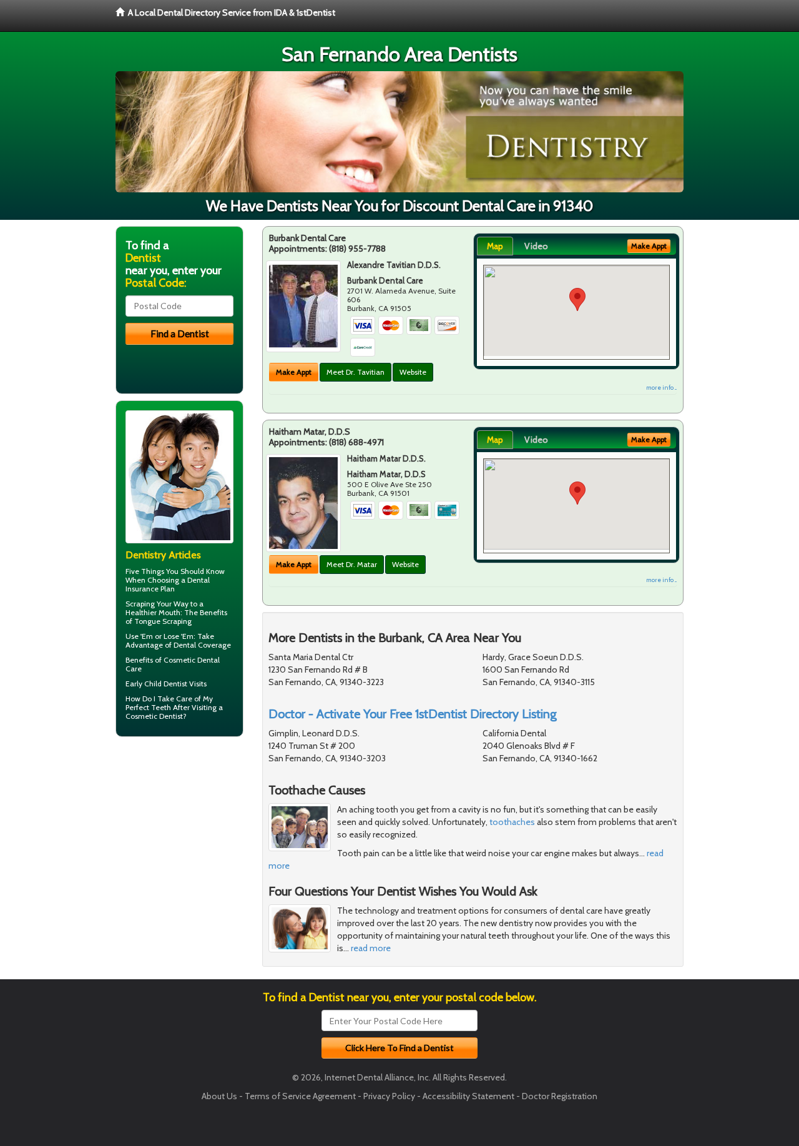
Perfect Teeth (148, 707)
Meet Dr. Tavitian (355, 372)
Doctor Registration (559, 1096)
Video (536, 246)
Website (413, 372)
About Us (219, 1096)
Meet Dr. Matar (351, 564)
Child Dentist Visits (175, 683)
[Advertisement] (179, 843)
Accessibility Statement (468, 1096)
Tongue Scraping (163, 621)
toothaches (512, 821)
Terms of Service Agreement (300, 1096)
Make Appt (293, 372)
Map (495, 246)
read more (371, 948)
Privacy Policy (389, 1096)
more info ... (661, 387)
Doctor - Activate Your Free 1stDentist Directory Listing (412, 713)
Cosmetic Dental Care (172, 664)
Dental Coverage (202, 645)
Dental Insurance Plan (167, 584)
